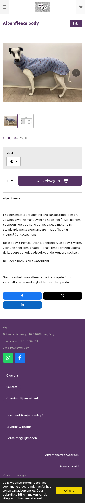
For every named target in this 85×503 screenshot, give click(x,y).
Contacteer (23, 234)
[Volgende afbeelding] (76, 73)
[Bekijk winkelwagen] (80, 7)
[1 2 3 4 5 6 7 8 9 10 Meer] (9, 181)
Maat (9, 153)
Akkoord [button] (69, 490)
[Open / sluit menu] (4, 7)
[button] (10, 121)
